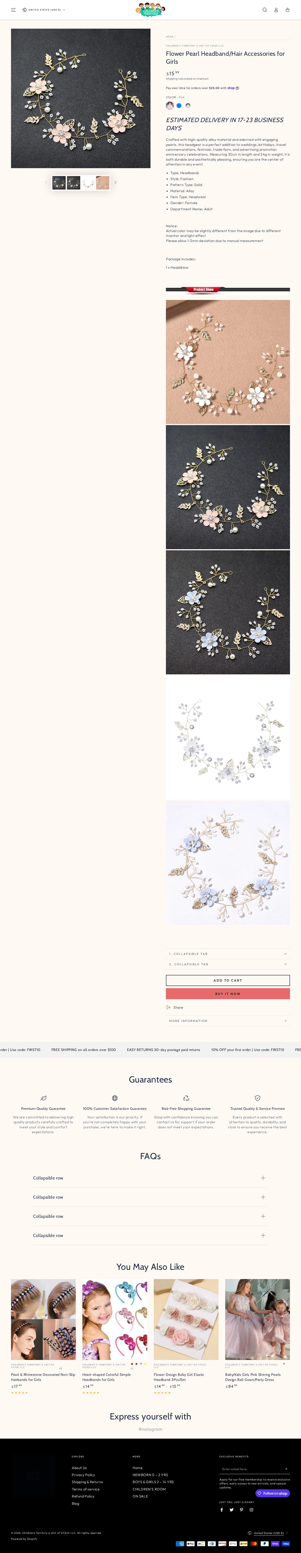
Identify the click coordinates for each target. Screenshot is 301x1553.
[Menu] (13, 10)
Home (169, 36)
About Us (79, 1468)
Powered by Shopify (24, 1538)
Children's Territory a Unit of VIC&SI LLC (195, 45)
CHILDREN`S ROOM (149, 1489)
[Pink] (170, 106)
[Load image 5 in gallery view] (88, 183)
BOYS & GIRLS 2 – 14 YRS (153, 1482)
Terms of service (86, 1489)
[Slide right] (115, 183)
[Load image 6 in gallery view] (102, 183)
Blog (75, 1503)
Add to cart (228, 980)
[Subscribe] (287, 1469)
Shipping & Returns (87, 1482)
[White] (188, 106)
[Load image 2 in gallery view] (73, 183)
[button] (264, 10)
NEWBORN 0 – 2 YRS (150, 1475)
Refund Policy (83, 1496)
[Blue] (179, 106)
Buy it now (228, 994)
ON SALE (140, 1496)
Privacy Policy (83, 1475)
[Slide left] (46, 183)
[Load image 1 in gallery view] (59, 183)
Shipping (172, 78)
